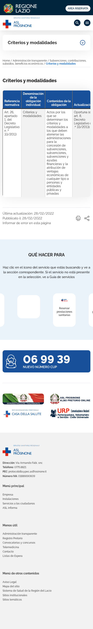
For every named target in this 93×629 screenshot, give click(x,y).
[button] (78, 218)
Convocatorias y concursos (19, 542)
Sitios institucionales (15, 595)
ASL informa (10, 507)
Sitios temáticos (12, 599)
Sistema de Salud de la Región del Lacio (27, 590)
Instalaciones (11, 499)
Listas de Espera (12, 555)
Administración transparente (30, 60)
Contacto (8, 551)
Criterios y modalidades (32, 42)
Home (6, 60)
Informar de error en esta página (27, 223)
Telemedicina (11, 547)
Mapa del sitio (11, 586)
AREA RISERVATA (78, 8)
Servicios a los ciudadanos (19, 503)
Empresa (8, 494)
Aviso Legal (9, 582)
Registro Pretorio (12, 538)
